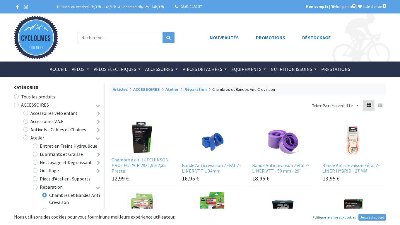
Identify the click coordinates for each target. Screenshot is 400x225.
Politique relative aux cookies (334, 217)
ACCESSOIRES (35, 105)
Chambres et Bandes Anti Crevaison (74, 198)
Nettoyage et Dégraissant (66, 162)
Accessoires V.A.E (47, 121)
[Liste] (380, 105)
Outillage (49, 170)
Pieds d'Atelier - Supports (65, 179)
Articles (120, 89)
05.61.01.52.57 (191, 6)
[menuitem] (58, 69)
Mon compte (317, 6)
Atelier (37, 138)
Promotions (270, 37)
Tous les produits (38, 97)
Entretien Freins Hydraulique (68, 146)
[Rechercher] (169, 37)
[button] (344, 105)
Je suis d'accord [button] (372, 217)
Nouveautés (224, 37)
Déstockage (316, 37)
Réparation (51, 187)
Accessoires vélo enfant (54, 113)
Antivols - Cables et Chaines (58, 129)
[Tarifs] (369, 105)
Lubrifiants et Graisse (61, 154)
